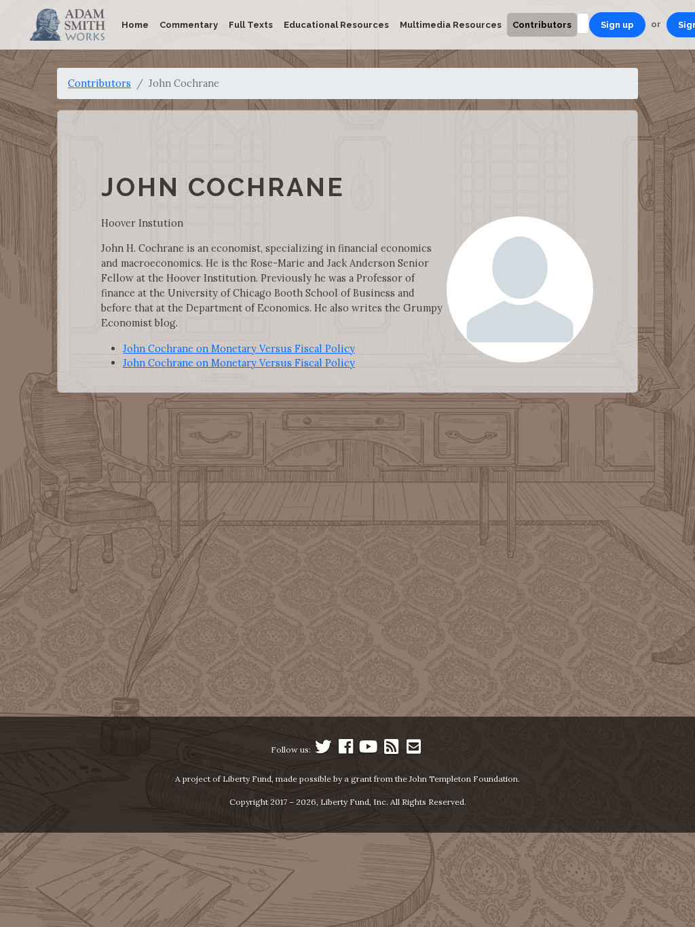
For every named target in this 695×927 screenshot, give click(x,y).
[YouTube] (368, 749)
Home (135, 25)
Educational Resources (336, 25)
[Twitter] (323, 749)
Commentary (188, 25)
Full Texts (251, 25)
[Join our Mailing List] (413, 749)
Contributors (541, 25)
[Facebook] (346, 749)
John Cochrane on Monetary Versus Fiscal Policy (239, 348)
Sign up (617, 25)
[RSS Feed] (391, 749)
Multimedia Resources (451, 25)
